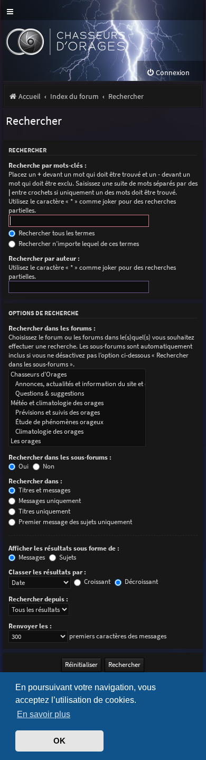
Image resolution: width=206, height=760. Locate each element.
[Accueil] (83, 40)
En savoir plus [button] (43, 714)
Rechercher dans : (35, 481)
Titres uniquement (43, 511)
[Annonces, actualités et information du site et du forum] (77, 384)
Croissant (96, 581)
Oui (23, 466)
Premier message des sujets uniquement (74, 521)
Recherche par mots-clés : (47, 165)
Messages (31, 557)
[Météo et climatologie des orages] (77, 403)
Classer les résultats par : (47, 571)
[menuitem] (168, 73)
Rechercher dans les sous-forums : (59, 457)
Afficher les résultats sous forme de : (63, 548)
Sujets (67, 557)
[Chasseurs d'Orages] (77, 374)
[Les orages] (77, 441)
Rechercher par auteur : (44, 258)
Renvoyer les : (30, 625)
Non (47, 466)
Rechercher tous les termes (56, 232)
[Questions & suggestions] (77, 393)
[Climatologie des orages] (77, 431)
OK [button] (59, 741)
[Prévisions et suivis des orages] (77, 412)
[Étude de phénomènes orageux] (77, 422)
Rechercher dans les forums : (52, 328)
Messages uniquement (49, 500)
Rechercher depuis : (38, 598)
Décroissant (140, 581)
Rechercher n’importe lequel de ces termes (78, 243)
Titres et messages (43, 490)
